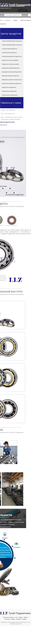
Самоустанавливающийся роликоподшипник (12, 45)
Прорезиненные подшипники (10, 95)
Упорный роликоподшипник (9, 52)
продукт (15, 20)
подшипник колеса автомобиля (10, 60)
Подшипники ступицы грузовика (10, 64)
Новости (26, 617)
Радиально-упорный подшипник (10, 75)
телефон (24, 619)
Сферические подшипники (9, 87)
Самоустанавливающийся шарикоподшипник (12, 41)
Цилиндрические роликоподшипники (12, 72)
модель (13, 619)
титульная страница (8, 617)
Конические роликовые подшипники (11, 83)
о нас (16, 617)
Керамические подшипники (9, 91)
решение (18, 619)
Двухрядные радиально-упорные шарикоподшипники (12, 79)
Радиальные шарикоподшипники (10, 68)
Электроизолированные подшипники (12, 56)
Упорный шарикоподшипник (9, 48)
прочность (7, 619)
